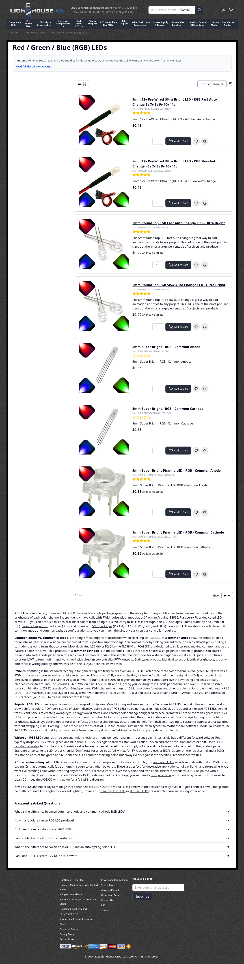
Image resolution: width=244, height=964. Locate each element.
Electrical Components (63, 22)
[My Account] (223, 10)
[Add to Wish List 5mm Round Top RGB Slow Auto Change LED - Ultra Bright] (196, 326)
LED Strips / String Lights (43, 23)
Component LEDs (14, 23)
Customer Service (69, 929)
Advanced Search (110, 890)
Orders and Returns (111, 895)
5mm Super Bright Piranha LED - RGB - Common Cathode (178, 532)
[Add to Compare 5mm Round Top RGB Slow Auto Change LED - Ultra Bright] (204, 326)
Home (14, 32)
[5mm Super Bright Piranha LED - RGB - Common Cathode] (104, 553)
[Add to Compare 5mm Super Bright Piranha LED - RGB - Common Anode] (204, 512)
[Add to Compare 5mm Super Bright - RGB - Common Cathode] (204, 450)
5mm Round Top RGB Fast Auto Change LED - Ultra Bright (178, 223)
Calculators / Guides (229, 23)
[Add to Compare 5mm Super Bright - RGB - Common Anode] (204, 388)
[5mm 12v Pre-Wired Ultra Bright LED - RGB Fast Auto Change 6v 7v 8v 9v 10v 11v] (104, 120)
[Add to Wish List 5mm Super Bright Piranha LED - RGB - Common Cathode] (196, 574)
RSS (103, 905)
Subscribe (142, 897)
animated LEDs (163, 762)
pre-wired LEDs (118, 787)
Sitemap (105, 910)
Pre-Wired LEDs (28, 24)
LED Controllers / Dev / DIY (109, 23)
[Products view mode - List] (79, 84)
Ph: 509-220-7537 (69, 914)
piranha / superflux (34, 626)
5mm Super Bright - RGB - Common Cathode (168, 408)
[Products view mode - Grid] (84, 84)
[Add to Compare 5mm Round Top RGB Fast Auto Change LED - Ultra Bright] (204, 265)
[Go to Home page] (37, 10)
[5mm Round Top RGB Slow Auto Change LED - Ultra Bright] (104, 306)
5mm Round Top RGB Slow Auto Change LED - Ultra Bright (178, 285)
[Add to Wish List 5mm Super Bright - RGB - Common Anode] (196, 388)
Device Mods (215, 23)
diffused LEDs (139, 791)
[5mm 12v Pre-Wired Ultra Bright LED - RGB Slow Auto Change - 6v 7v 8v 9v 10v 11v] (104, 182)
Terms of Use (67, 939)
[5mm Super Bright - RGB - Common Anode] (104, 368)
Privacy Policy (67, 934)
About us (64, 924)
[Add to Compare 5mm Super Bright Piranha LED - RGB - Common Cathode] (204, 574)
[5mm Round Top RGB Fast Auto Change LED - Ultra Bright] (104, 244)
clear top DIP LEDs (113, 791)
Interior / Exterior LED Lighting (198, 23)
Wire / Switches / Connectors (141, 23)
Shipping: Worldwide (71, 894)
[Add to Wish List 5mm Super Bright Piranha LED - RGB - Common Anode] (196, 512)
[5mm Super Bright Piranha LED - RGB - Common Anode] (104, 491)
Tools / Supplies (92, 22)
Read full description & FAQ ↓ (34, 66)
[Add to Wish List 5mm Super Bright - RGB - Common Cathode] (196, 450)
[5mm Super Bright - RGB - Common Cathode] (104, 430)
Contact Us (107, 900)
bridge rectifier (161, 775)
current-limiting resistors (80, 738)
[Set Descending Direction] (231, 84)
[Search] (199, 10)
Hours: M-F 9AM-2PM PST (73, 908)
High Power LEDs (79, 24)
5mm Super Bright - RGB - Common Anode (166, 347)
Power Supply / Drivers (160, 23)
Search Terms (108, 885)
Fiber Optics (124, 22)
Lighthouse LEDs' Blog (72, 880)
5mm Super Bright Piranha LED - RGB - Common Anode (176, 470)
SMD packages (102, 626)
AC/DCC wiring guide (55, 780)
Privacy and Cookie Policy (114, 880)
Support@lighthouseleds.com (76, 919)
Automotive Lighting (178, 23)
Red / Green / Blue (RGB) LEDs (69, 32)
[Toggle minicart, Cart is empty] (231, 10)
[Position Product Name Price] (211, 84)
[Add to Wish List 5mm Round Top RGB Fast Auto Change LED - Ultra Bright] (196, 265)
